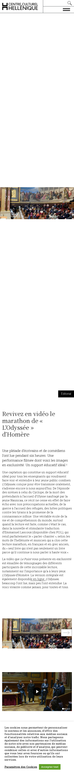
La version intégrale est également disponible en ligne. (32, 577)
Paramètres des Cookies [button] (20, 767)
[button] (66, 633)
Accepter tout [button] (49, 766)
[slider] (27, 707)
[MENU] (66, 9)
